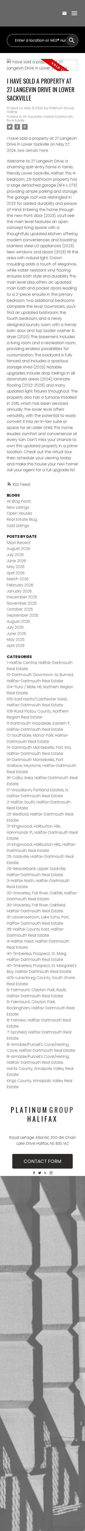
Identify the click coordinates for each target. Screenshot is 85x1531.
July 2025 (15, 627)
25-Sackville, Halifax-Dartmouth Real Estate (40, 118)
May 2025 (16, 639)
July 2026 (15, 554)
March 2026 (18, 579)
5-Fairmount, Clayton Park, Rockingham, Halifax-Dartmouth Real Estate (41, 1008)
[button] (34, 1172)
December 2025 (22, 597)
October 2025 (20, 609)
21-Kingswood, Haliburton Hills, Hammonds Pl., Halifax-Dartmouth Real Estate (42, 832)
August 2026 (18, 548)
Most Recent (18, 542)
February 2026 (20, 585)
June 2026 (16, 561)
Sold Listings (18, 525)
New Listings (18, 507)
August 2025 (18, 621)
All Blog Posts (19, 501)
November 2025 (22, 603)
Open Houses (19, 513)
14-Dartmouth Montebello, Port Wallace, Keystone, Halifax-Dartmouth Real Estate (41, 765)
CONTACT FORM (42, 1161)
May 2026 (16, 567)
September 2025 (22, 615)
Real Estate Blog (22, 519)
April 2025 (16, 645)
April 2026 (16, 573)
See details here (32, 150)
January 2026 (19, 591)
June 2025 (16, 633)
